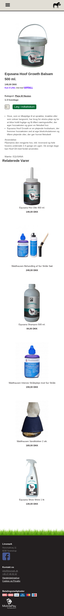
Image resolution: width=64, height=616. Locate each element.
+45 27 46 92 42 (9, 574)
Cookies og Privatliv (11, 581)
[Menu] (7, 4)
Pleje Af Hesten (23, 96)
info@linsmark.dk (10, 571)
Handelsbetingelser (10, 578)
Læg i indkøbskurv (24, 106)
